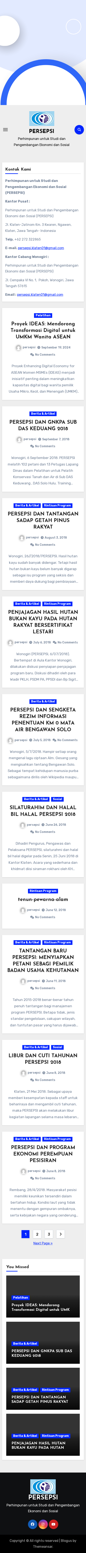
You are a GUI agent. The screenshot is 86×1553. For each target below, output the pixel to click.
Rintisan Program (57, 505)
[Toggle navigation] (5, 129)
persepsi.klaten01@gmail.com (41, 248)
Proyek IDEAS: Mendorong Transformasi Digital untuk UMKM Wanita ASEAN (43, 331)
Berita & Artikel (43, 414)
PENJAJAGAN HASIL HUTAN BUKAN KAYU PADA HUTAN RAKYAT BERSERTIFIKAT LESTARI (42, 1448)
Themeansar (42, 1547)
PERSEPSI (41, 131)
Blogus (66, 1541)
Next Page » (43, 1243)
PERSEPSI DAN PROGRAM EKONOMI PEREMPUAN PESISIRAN (43, 1154)
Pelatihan (43, 315)
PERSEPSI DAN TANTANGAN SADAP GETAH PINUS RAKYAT (43, 521)
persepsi (29, 347)
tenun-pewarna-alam (43, 899)
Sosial (57, 799)
